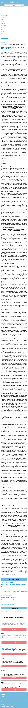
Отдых (2, 17)
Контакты (3, 701)
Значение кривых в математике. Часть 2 (9, 660)
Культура (3, 33)
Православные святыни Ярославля (8, 604)
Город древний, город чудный (7, 586)
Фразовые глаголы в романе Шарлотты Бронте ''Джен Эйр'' (13, 683)
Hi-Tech (3, 36)
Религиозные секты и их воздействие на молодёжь (11, 599)
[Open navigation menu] (2, 3)
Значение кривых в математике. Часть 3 (9, 648)
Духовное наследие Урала (6, 595)
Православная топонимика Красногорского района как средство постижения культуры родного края (14, 592)
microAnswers (10, 706)
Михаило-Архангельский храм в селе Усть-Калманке (11, 589)
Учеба (2, 31)
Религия (10, 44)
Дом (2, 27)
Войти (2, 611)
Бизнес (3, 42)
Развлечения (4, 15)
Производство (4, 38)
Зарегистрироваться (9, 611)
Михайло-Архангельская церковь (7, 602)
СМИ (2, 21)
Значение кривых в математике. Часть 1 (9, 671)
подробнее (14, 629)
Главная (3, 694)
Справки (3, 23)
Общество (3, 25)
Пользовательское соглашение (8, 699)
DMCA (2, 698)
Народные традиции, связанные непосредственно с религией (13, 584)
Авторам (3, 696)
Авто (2, 40)
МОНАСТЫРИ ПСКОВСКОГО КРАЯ (8, 582)
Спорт (2, 19)
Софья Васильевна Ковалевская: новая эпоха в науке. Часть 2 (13, 623)
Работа (3, 29)
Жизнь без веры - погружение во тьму (8, 597)
